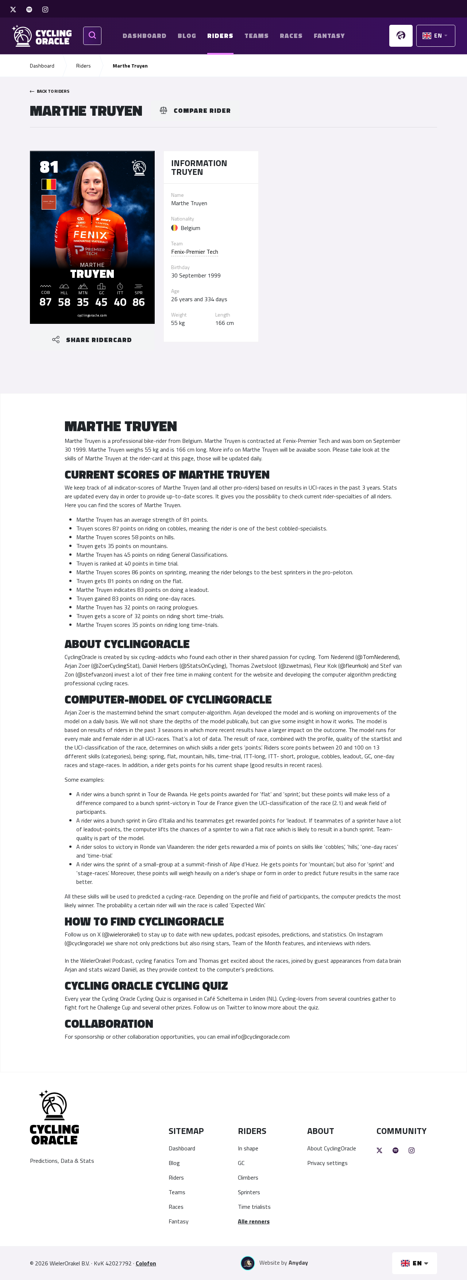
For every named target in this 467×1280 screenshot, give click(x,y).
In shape (248, 1148)
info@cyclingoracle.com (260, 1036)
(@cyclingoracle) (84, 943)
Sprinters (249, 1192)
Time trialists (254, 1206)
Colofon (146, 1263)
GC (241, 1162)
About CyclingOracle (331, 1148)
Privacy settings (327, 1162)
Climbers (248, 1177)
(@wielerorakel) (121, 934)
